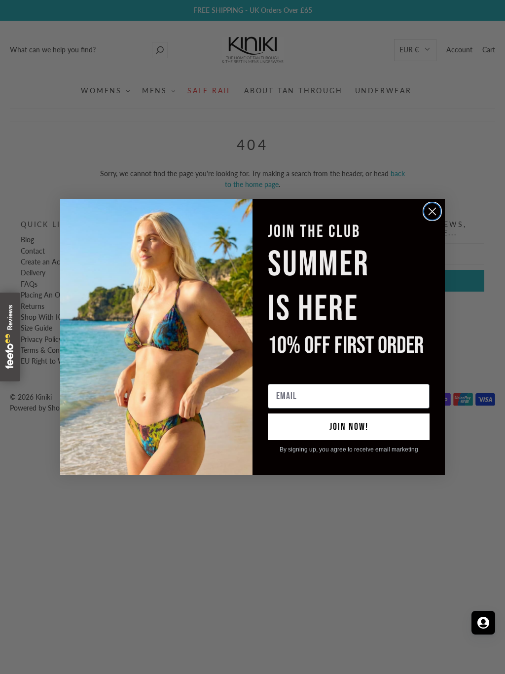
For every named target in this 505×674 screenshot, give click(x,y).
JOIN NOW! (348, 427)
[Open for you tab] (483, 623)
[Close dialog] (432, 211)
